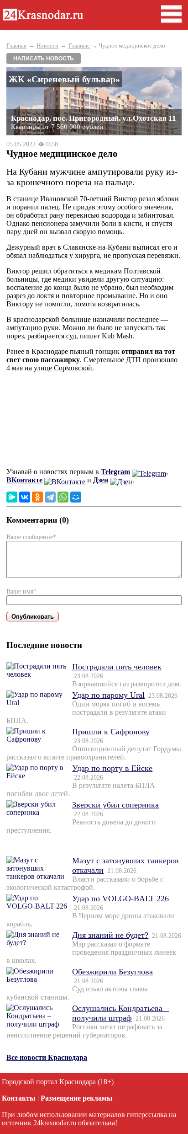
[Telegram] (50, 497)
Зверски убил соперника (115, 804)
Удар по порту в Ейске (112, 768)
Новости (47, 45)
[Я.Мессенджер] (11, 497)
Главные (79, 45)
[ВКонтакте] (24, 497)
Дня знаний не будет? (110, 935)
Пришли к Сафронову (111, 731)
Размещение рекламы (77, 1098)
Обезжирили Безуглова (112, 971)
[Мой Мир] (75, 497)
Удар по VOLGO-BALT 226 (120, 898)
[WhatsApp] (62, 497)
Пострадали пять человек (117, 666)
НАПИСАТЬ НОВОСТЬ (43, 58)
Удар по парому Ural (108, 695)
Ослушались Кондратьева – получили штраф (120, 1013)
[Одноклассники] (37, 497)
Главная (16, 45)
